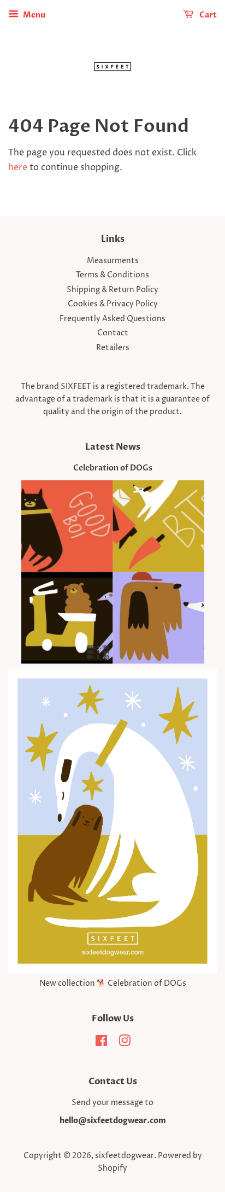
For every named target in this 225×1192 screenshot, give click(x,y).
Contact (112, 333)
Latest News (112, 447)
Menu (33, 15)
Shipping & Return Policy (112, 290)
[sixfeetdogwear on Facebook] (101, 1043)
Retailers (112, 348)
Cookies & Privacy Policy (113, 304)
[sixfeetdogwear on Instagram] (125, 1043)
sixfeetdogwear (124, 1156)
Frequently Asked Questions (112, 319)
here (17, 167)
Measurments (113, 261)
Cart (207, 15)
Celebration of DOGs (112, 468)
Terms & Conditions (112, 275)
